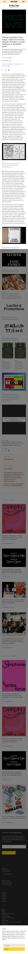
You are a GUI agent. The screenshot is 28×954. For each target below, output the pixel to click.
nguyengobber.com (9, 459)
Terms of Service (6, 916)
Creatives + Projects (7, 882)
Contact (4, 912)
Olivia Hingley (8, 57)
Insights (4, 919)
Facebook (4, 898)
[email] (8, 70)
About (3, 909)
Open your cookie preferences (14, 420)
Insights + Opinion (6, 880)
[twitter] (5, 70)
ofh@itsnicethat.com (9, 481)
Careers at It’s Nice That (8, 913)
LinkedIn (4, 895)
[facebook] (2, 70)
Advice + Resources (6, 883)
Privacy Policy (5, 914)
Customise (7, 945)
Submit (3, 910)
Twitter (4, 899)
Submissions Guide (17, 485)
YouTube (4, 897)
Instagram (4, 892)
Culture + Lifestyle (6, 884)
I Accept (6, 949)
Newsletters (5, 920)
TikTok (3, 894)
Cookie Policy (5, 924)
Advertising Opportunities (8, 917)
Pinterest (4, 901)
